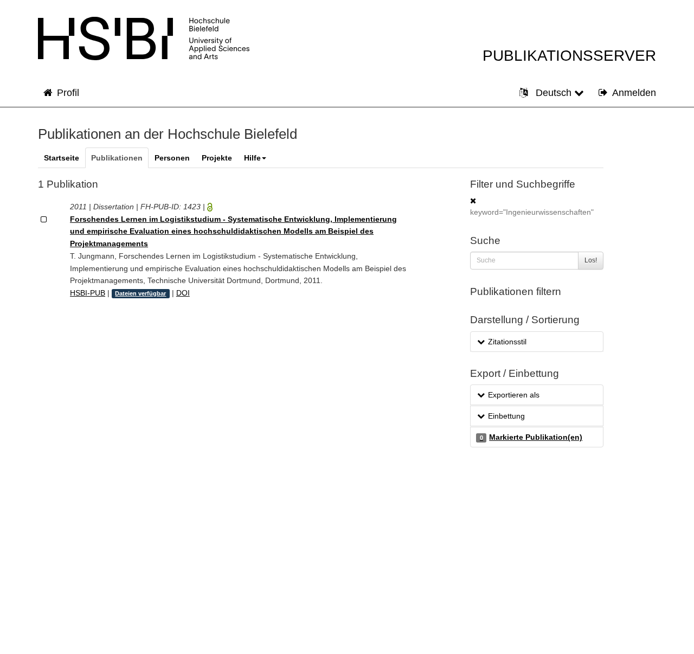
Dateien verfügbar (140, 293)
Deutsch (553, 92)
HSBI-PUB (87, 292)
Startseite (61, 157)
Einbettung (506, 416)
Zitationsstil (507, 341)
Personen (172, 157)
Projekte (217, 157)
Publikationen (117, 157)
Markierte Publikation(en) (531, 437)
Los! (590, 260)
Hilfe (252, 157)
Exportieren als (513, 394)
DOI (183, 292)
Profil (68, 92)
